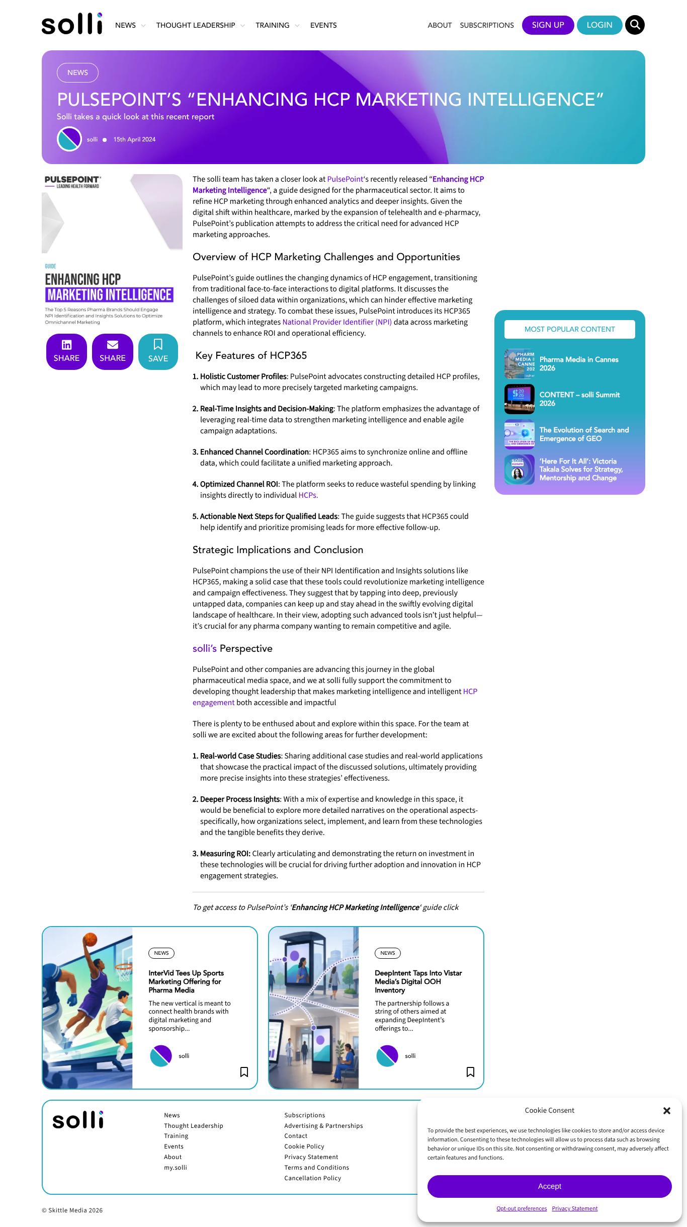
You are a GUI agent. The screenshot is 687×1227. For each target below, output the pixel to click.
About (439, 25)
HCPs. (308, 495)
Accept (549, 1186)
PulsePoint (345, 179)
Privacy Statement (575, 1208)
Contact (296, 1136)
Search (635, 25)
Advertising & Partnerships (324, 1126)
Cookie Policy (305, 1147)
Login (600, 24)
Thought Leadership (195, 25)
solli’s (205, 648)
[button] (667, 1111)
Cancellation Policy (313, 1178)
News (125, 25)
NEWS (161, 953)
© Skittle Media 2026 (72, 1210)
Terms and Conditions (317, 1168)
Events (323, 25)
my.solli (175, 1168)
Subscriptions (487, 25)
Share (67, 357)
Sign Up (548, 24)
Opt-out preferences (521, 1208)
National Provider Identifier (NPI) (337, 322)
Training (273, 25)
